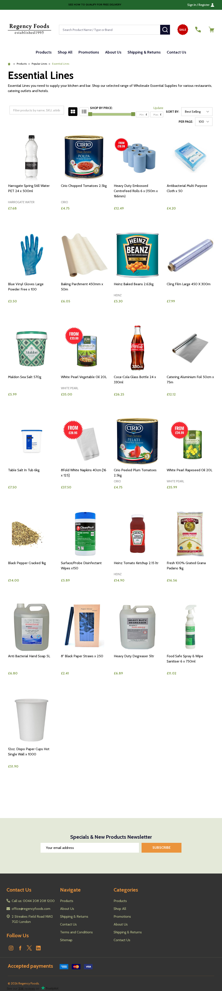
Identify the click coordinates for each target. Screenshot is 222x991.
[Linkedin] (38, 948)
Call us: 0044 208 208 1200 (33, 901)
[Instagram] (11, 948)
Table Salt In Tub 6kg (23, 470)
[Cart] (211, 29)
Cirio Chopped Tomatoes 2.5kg (84, 186)
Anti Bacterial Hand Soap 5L (29, 656)
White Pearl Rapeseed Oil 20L (189, 470)
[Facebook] (20, 948)
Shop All (65, 52)
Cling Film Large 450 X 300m (189, 284)
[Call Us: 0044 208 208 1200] (198, 29)
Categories (126, 890)
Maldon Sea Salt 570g (24, 377)
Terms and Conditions (76, 932)
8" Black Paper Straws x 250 (82, 656)
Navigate (70, 890)
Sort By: (172, 112)
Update (158, 108)
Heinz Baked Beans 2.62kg (133, 284)
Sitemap (66, 940)
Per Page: (186, 122)
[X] (29, 948)
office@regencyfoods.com (31, 909)
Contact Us (176, 52)
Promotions (88, 52)
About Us (113, 52)
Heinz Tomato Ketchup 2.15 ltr (136, 563)
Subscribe (161, 847)
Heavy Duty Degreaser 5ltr (134, 656)
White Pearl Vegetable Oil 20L (84, 377)
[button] (184, 29)
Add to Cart (39, 223)
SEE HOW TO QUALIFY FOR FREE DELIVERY (94, 4)
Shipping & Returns (144, 52)
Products (44, 52)
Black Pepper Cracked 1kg (27, 563)
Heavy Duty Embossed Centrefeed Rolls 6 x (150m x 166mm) (136, 191)
